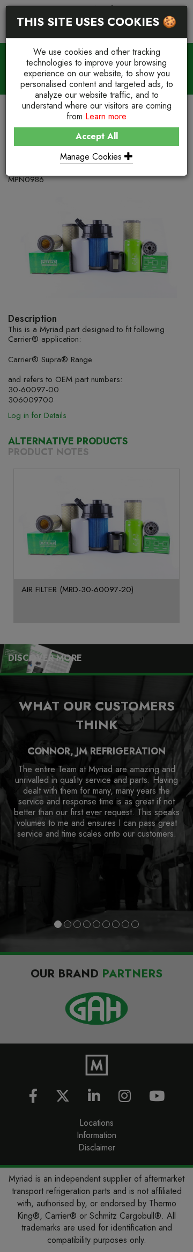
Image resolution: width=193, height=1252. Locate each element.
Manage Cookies (92, 156)
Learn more (106, 116)
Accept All (97, 136)
